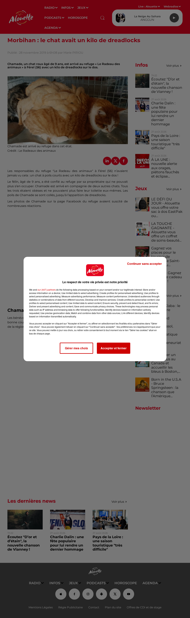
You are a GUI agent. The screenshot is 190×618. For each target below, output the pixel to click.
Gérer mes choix (76, 348)
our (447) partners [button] (46, 289)
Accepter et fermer (114, 348)
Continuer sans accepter (144, 263)
